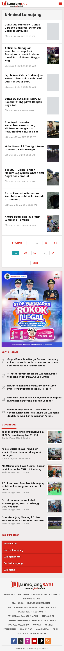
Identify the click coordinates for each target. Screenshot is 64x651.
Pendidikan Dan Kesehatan (23, 616)
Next (35, 262)
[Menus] (60, 4)
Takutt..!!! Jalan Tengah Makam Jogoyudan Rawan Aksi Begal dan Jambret (24, 173)
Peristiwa (24, 611)
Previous (17, 242)
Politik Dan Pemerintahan (22, 607)
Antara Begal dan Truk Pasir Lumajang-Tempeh (22, 218)
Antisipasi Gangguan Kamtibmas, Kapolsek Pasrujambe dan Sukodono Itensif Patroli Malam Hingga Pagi (22, 54)
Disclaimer (23, 594)
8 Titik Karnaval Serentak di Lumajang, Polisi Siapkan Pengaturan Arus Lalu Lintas (32, 375)
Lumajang (9, 569)
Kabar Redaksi (38, 633)
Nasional (48, 620)
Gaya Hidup (47, 607)
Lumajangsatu (12, 556)
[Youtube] (34, 641)
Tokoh (36, 620)
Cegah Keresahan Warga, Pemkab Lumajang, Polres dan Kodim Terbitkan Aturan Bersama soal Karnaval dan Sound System (33, 362)
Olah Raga (17, 603)
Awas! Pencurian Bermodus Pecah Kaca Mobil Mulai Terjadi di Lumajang (24, 196)
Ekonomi (38, 611)
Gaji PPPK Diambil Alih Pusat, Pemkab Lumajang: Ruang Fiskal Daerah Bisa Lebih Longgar (34, 399)
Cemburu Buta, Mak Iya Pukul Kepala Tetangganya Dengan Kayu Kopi (23, 102)
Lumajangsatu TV (18, 624)
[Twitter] (20, 641)
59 (34, 252)
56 (55, 242)
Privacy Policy (31, 598)
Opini (55, 629)
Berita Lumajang (13, 563)
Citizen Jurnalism (17, 620)
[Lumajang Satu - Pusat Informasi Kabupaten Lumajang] (14, 3)
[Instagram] (27, 641)
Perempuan (9, 629)
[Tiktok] (41, 641)
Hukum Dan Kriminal (38, 603)
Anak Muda (42, 629)
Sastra (21, 633)
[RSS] (48, 641)
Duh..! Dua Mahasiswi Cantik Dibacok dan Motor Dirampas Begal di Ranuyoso (23, 27)
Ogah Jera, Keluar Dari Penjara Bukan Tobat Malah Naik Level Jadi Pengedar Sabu (24, 78)
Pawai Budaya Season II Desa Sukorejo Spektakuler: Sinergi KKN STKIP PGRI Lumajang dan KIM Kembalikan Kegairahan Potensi (33, 413)
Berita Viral (10, 543)
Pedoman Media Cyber (45, 594)
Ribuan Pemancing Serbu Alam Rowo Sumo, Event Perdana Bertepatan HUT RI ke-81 (32, 387)
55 (46, 242)
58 (25, 252)
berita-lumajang (13, 550)
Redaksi (8, 594)
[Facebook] (14, 641)
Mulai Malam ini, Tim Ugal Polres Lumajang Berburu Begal (24, 148)
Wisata (37, 624)
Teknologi (48, 616)
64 (52, 252)
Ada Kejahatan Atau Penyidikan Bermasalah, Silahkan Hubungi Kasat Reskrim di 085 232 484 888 (22, 127)
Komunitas (26, 629)
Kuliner (49, 624)
